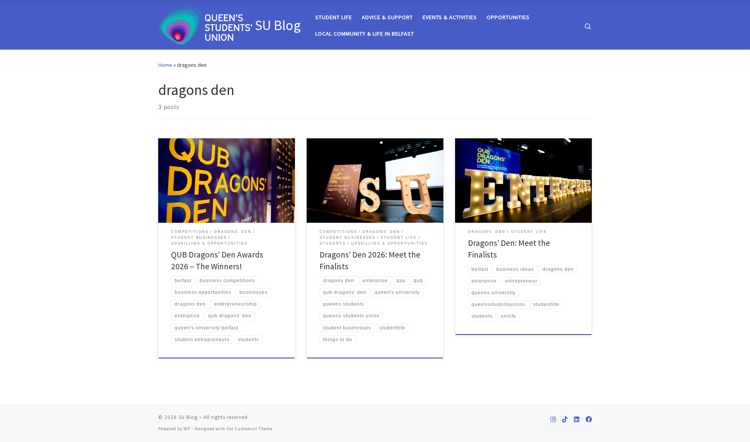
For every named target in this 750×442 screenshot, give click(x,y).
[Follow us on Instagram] (553, 419)
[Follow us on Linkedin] (576, 419)
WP (187, 428)
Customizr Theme (254, 428)
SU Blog (188, 417)
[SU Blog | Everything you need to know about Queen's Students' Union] (205, 24)
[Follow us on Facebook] (589, 419)
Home (165, 64)
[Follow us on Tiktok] (565, 419)
